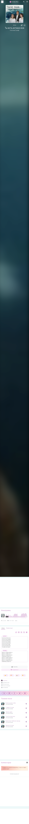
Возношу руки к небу (11, 703)
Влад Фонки (5, 680)
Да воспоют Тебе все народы (13, 721)
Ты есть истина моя (10, 716)
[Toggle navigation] (27, 1)
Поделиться (15, 669)
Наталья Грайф (14, 30)
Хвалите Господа (10, 725)
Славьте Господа (10, 707)
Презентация (9, 628)
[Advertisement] (14, 592)
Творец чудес (9, 712)
